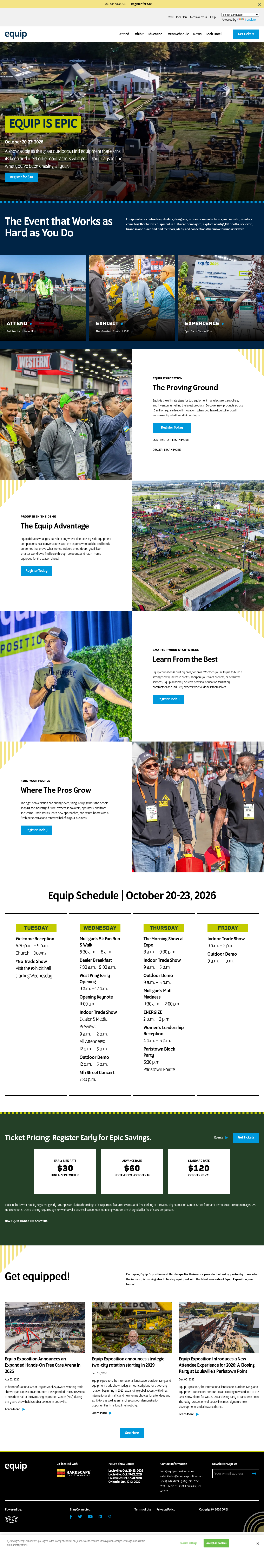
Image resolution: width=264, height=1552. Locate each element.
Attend (124, 34)
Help (213, 17)
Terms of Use (142, 1509)
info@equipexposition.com (177, 1471)
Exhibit (138, 34)
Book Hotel (214, 34)
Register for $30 (141, 4)
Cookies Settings (188, 1543)
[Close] (258, 1543)
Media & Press (198, 17)
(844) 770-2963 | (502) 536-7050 (179, 1481)
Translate (250, 19)
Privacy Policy (166, 1509)
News (197, 34)
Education (155, 34)
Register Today (172, 428)
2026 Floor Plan (177, 17)
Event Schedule (177, 34)
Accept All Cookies (216, 1543)
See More (132, 1433)
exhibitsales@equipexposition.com (181, 1476)
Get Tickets (246, 34)
